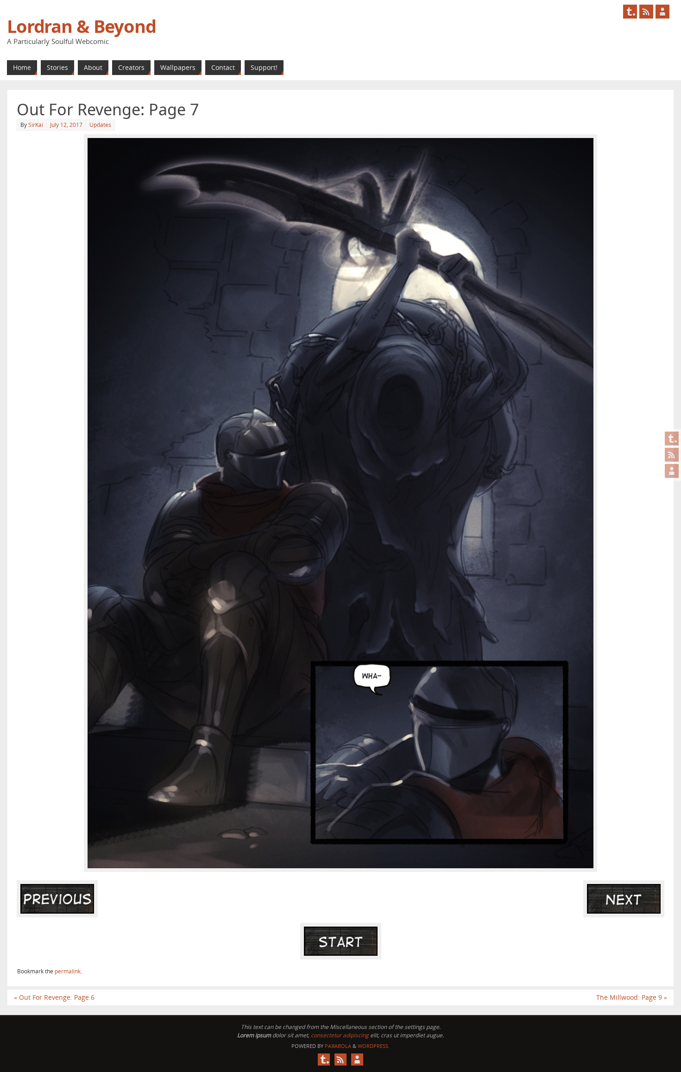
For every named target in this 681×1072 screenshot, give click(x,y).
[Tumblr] (672, 438)
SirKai (35, 125)
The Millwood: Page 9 (631, 997)
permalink (68, 971)
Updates (100, 125)
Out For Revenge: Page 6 (54, 997)
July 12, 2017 (66, 125)
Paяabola (338, 1045)
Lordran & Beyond (81, 26)
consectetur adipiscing (340, 1035)
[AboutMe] (672, 471)
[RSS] (672, 455)
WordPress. (374, 1045)
